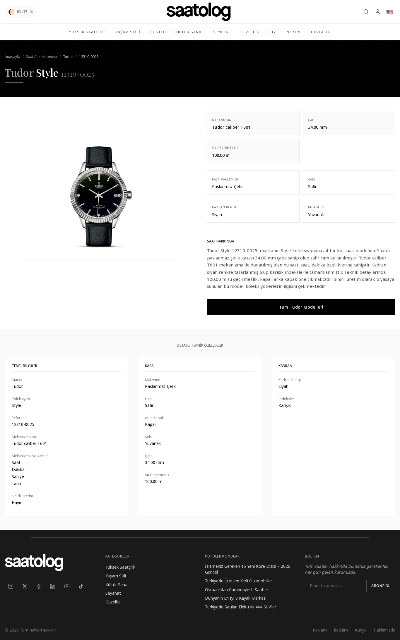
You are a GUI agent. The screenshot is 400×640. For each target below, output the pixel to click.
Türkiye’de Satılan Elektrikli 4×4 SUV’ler (240, 607)
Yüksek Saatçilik (120, 567)
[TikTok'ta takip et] (81, 586)
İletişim (341, 630)
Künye (361, 630)
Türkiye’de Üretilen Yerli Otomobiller (238, 581)
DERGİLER (321, 32)
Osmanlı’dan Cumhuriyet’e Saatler (236, 589)
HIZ (272, 32)
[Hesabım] (378, 12)
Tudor (68, 56)
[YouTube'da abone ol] (67, 586)
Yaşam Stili (115, 576)
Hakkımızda (384, 630)
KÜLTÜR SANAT (189, 32)
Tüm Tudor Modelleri (301, 307)
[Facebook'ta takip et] (39, 586)
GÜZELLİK (249, 32)
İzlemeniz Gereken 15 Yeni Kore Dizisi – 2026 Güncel (247, 569)
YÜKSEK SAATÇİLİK (87, 32)
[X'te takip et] (24, 586)
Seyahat (113, 593)
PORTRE (294, 32)
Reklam (320, 630)
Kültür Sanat (117, 584)
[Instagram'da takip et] (10, 586)
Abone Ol (380, 585)
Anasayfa (12, 56)
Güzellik (112, 602)
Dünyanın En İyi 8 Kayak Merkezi (235, 598)
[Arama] (366, 12)
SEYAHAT (221, 32)
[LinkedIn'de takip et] (53, 586)
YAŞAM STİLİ (128, 32)
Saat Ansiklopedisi (41, 56)
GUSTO (157, 32)
